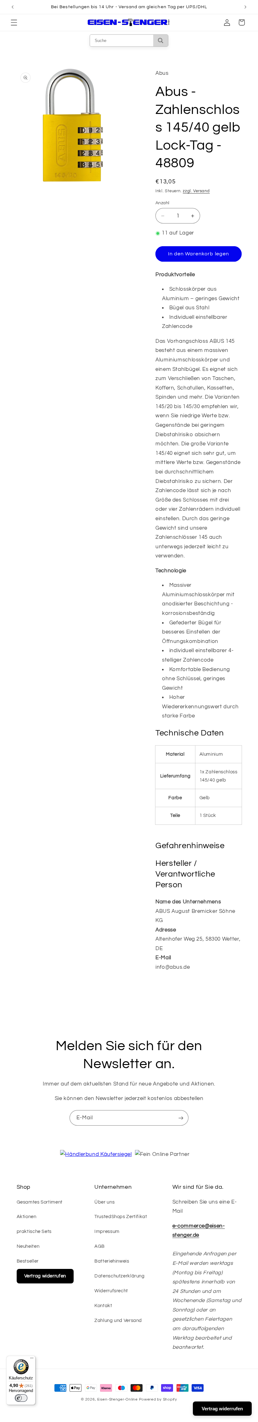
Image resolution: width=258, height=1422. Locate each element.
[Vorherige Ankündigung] (13, 7)
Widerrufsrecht (111, 1290)
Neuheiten (28, 1246)
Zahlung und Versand (118, 1320)
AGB (99, 1246)
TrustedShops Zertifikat (120, 1216)
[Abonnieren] (181, 1118)
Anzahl (162, 203)
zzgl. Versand (196, 191)
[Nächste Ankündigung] (245, 7)
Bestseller (28, 1261)
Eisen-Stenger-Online (117, 1399)
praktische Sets (34, 1231)
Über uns (104, 1202)
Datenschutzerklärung (119, 1276)
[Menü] (32, 1359)
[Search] (160, 40)
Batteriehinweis (111, 1261)
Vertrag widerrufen (45, 1276)
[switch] (21, 1398)
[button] (14, 22)
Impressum (107, 1231)
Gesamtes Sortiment (40, 1202)
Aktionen (26, 1216)
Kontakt (103, 1305)
